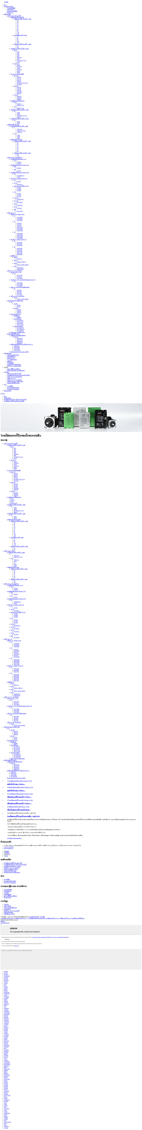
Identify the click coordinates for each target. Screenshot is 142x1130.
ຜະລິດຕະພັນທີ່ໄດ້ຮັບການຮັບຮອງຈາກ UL (22, 344)
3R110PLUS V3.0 (22, 115)
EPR (15, 166)
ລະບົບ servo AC (11, 213)
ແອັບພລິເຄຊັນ (7, 353)
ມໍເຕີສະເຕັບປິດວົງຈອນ (13, 124)
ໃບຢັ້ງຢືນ (6, 904)
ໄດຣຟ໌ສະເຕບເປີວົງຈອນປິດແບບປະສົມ (14, 401)
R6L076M (20, 235)
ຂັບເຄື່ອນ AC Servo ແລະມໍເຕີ (11, 867)
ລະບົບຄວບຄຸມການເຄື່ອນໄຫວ (15, 300)
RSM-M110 (20, 267)
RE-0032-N (20, 320)
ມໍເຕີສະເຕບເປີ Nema (65, 918)
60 (17, 29)
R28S (18, 65)
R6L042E (19, 250)
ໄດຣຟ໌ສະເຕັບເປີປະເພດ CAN (18, 159)
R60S (18, 71)
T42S (18, 135)
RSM (15, 266)
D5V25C (19, 276)
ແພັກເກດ (9, 361)
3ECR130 (19, 205)
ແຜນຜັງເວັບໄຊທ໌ (34, 917)
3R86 (18, 114)
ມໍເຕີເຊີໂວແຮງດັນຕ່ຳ (9, 914)
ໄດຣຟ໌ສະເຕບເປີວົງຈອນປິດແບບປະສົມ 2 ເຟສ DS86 (23, 816)
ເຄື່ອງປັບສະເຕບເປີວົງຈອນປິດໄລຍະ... (19, 810)
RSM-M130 (20, 269)
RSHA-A (19, 259)
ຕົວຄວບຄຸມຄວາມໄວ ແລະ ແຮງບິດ (20, 352)
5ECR (15, 206)
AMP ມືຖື (42, 917)
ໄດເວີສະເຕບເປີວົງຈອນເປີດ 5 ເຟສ (19, 118)
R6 (14, 232)
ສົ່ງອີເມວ (3, 921)
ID (14, 288)
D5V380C (20, 278)
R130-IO (19, 84)
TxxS (15, 133)
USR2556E (17, 347)
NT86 (18, 177)
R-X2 (15, 102)
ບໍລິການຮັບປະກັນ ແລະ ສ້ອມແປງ (16, 370)
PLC (12, 302)
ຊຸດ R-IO (16, 75)
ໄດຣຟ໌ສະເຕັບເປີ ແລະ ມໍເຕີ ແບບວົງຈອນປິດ (18, 375)
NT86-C (19, 163)
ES (14, 180)
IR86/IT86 (20, 343)
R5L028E (19, 242)
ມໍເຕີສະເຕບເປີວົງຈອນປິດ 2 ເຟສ (22, 141)
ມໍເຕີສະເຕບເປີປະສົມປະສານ (18, 335)
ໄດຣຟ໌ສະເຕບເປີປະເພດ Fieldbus (12, 866)
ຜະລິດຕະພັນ (7, 14)
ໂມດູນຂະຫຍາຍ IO (16, 314)
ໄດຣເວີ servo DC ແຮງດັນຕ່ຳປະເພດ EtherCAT (23, 280)
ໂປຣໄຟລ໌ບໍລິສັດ (11, 8)
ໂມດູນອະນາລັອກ (18, 326)
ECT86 (19, 196)
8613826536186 (5, 923)
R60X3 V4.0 (20, 108)
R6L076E (19, 251)
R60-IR (19, 90)
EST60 (19, 181)
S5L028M (19, 217)
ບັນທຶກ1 (19, 317)
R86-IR (19, 93)
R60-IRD (19, 92)
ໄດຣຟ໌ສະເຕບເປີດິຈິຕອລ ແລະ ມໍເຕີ (13, 863)
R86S (18, 72)
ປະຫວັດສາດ (10, 9)
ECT (15, 192)
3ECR (15, 204)
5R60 (18, 123)
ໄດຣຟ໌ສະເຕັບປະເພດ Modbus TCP (20, 165)
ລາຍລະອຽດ (18, 838)
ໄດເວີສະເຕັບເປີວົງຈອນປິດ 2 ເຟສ (19, 126)
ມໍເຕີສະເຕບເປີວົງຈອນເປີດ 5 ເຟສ (22, 44)
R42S (18, 68)
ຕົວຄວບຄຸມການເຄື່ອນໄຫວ (18, 332)
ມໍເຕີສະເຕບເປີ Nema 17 (21, 918)
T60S (18, 136)
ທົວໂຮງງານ (10, 12)
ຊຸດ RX (16, 303)
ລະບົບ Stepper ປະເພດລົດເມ (14, 157)
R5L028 (19, 223)
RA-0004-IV (20, 328)
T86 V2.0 (19, 132)
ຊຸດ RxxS (16, 63)
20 (17, 20)
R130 (18, 62)
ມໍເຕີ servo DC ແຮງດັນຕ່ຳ (17, 296)
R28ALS (19, 66)
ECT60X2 (20, 202)
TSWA (15, 297)
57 (17, 28)
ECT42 (19, 193)
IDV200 (19, 290)
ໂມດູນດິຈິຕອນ (17, 319)
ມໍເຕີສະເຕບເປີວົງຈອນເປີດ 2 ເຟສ (22, 19)
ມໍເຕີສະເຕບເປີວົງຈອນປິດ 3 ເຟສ (22, 153)
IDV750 (19, 293)
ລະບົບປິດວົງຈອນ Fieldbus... (16, 784)
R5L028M (20, 227)
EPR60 (19, 168)
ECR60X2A (20, 199)
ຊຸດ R (15, 50)
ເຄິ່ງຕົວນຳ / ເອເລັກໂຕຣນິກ (14, 366)
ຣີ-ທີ (15, 210)
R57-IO (19, 78)
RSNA (15, 263)
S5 (14, 216)
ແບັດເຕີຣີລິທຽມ (11, 356)
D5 (14, 274)
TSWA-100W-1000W (23, 299)
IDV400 (19, 291)
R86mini (19, 57)
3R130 (19, 117)
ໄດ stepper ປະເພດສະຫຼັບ (17, 74)
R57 (18, 53)
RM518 (19, 312)
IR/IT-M (16, 337)
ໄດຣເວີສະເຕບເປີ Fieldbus (7, 918)
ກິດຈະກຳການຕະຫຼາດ (13, 389)
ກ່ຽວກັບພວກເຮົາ (8, 6)
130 (18, 33)
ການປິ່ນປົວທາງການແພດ (14, 364)
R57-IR (19, 89)
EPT (15, 169)
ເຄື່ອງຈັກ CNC (11, 358)
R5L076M (20, 230)
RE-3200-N (20, 323)
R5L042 (19, 224)
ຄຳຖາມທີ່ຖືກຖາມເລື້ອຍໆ (13, 369)
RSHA (15, 257)
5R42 (18, 121)
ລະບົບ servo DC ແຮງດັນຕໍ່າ (14, 270)
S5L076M (19, 220)
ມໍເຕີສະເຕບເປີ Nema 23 (52, 918)
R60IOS (19, 98)
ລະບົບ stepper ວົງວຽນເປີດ (14, 16)
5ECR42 (19, 208)
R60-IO (19, 80)
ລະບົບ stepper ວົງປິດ (9, 551)
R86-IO (19, 81)
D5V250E (20, 284)
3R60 (18, 112)
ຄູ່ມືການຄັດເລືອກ (8, 912)
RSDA (15, 260)
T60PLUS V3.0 (21, 130)
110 (18, 32)
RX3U (19, 305)
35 (17, 23)
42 (17, 26)
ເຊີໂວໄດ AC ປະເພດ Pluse (17, 214)
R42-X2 (19, 104)
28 (17, 22)
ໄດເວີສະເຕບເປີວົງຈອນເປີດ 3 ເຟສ (19, 109)
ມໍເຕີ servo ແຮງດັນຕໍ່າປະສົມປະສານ (20, 287)
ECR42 (19, 187)
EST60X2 (19, 184)
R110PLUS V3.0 (21, 60)
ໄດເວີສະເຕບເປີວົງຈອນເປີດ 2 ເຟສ (19, 48)
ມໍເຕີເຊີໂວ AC (14, 256)
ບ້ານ (5, 5)
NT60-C (19, 162)
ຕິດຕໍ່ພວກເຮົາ (7, 391)
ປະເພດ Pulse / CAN (16, 272)
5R (14, 120)
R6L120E (19, 253)
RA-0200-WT (20, 329)
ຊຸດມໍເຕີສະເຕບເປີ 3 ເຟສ (20, 35)
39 (17, 25)
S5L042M (19, 219)
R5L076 (19, 226)
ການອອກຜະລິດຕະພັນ (13, 387)
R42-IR (19, 87)
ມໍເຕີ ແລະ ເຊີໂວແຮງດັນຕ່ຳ (11, 869)
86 (17, 30)
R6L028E (19, 248)
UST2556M (17, 350)
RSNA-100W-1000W (23, 265)
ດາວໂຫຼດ (6, 372)
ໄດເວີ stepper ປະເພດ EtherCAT (19, 178)
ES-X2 (15, 183)
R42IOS (19, 96)
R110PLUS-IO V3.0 (22, 83)
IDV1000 (19, 294)
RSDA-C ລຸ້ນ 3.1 (21, 262)
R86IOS (19, 99)
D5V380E (20, 285)
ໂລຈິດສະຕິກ (10, 362)
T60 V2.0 (19, 129)
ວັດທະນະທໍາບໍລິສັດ (12, 11)
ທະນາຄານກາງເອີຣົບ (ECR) (21, 186)
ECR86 (19, 190)
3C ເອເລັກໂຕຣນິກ (12, 359)
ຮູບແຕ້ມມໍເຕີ (7, 909)
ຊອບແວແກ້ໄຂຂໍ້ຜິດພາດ (10, 907)
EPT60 (19, 171)
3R (14, 111)
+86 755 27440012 (9, 847)
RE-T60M (20, 211)
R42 (18, 51)
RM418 (19, 309)
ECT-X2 (16, 201)
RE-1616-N (20, 322)
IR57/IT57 (20, 340)
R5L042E (19, 244)
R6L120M (20, 236)
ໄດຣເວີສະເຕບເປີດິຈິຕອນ (77, 918)
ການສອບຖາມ (11, 838)
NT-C (15, 160)
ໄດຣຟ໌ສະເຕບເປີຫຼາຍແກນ (17, 101)
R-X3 (15, 106)
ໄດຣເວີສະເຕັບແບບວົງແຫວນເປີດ (37, 918)
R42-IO (19, 77)
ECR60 (19, 189)
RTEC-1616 (20, 325)
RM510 (19, 311)
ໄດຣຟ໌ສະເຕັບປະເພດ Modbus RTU (20, 172)
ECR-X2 (16, 198)
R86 (18, 59)
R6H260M (20, 238)
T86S (18, 138)
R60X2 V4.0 (20, 105)
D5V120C (20, 275)
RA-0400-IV (20, 330)
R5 (14, 221)
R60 (18, 54)
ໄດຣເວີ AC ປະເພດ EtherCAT (18, 239)
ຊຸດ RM (16, 308)
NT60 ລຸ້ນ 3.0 (20, 175)
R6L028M (20, 233)
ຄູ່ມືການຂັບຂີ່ (7, 906)
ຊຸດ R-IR (16, 86)
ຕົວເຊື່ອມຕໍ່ (16, 315)
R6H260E (19, 254)
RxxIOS (16, 95)
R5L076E (19, 245)
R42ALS (19, 69)
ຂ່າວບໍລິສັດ (10, 386)
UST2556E (17, 349)
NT (15, 174)
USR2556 (16, 346)
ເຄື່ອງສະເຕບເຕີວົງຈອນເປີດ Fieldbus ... (19, 797)
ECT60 (19, 195)
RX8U (19, 306)
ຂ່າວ (5, 384)
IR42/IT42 (20, 338)
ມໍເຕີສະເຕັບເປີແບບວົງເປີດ (17, 17)
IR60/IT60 (20, 341)
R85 (18, 56)
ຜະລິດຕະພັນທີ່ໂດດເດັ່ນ (13, 334)
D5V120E (20, 282)
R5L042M (20, 229)
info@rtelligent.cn (8, 848)
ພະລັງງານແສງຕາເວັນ (13, 355)
